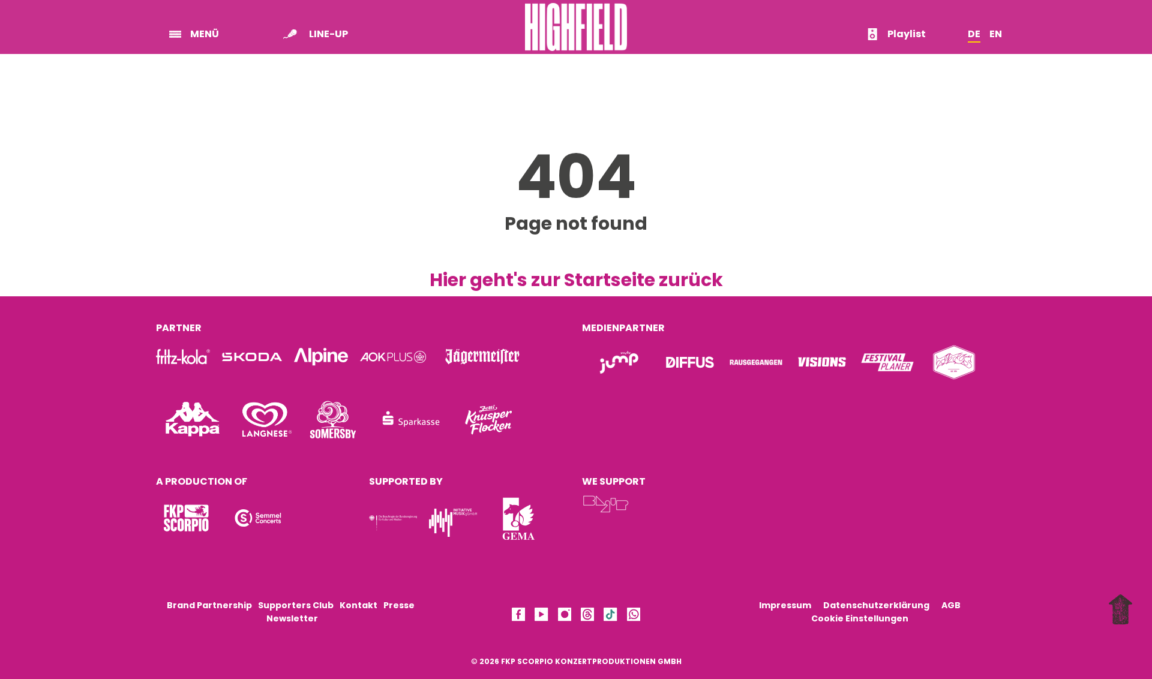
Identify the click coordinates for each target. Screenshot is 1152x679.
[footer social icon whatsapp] (633, 616)
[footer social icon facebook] (518, 616)
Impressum (785, 605)
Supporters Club (296, 605)
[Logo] (186, 518)
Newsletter (292, 618)
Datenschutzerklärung (876, 605)
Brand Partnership (209, 605)
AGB (951, 605)
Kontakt (358, 605)
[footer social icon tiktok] (610, 616)
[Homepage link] (576, 26)
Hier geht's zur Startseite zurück (576, 280)
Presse (399, 605)
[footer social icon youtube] (541, 616)
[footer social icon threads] (587, 616)
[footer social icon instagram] (564, 616)
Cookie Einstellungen (859, 618)
